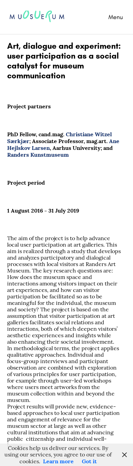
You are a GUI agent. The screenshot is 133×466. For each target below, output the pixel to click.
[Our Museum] (42, 28)
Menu (115, 17)
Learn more (58, 461)
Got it (89, 461)
